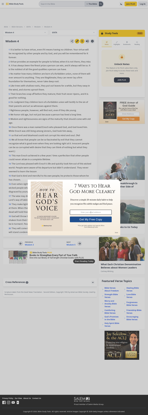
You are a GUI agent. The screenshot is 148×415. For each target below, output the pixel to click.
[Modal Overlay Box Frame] (74, 207)
